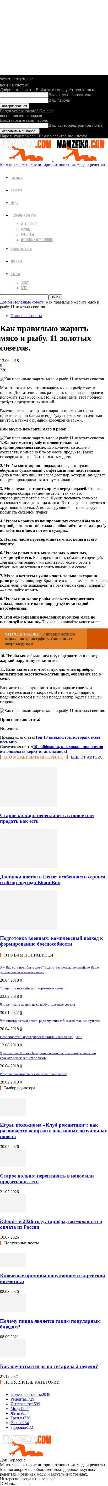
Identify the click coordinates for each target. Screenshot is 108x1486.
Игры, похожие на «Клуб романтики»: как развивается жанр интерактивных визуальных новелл (53, 1130)
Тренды (16, 261)
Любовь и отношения (37, 239)
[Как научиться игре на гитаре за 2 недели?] (13, 1356)
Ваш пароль (59, 100)
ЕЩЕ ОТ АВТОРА (86, 757)
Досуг (25, 282)
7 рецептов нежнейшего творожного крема (31, 988)
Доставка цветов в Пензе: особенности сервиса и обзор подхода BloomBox (52, 879)
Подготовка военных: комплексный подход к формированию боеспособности (51, 941)
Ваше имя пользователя (69, 94)
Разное (15, 273)
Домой (6, 302)
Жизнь (26, 229)
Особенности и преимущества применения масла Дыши (41, 1037)
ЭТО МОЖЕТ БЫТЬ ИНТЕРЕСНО (33, 757)
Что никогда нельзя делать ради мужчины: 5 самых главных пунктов (50, 1021)
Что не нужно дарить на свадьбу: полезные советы (37, 1004)
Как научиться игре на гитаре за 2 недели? (49, 1366)
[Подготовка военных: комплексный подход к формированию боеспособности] (28, 928)
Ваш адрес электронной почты (76, 125)
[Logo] (26, 160)
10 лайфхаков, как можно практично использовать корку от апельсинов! (51, 749)
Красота (16, 190)
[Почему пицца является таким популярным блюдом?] (13, 1311)
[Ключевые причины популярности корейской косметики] (13, 1265)
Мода (14, 202)
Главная (16, 177)
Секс (24, 287)
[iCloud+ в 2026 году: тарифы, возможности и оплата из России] (13, 1211)
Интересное (29, 223)
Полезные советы (23, 215)
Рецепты (27, 234)
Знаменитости (21, 248)
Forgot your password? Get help (26, 111)
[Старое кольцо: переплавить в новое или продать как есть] (28, 805)
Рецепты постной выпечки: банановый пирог (33, 1074)
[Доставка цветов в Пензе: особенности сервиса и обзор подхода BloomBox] (28, 866)
